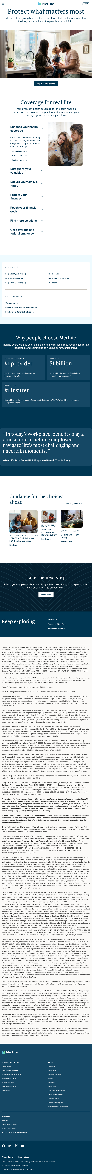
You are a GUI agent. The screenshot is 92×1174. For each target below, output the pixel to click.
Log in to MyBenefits (46, 84)
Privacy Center (7, 1157)
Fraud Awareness (53, 1098)
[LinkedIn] (10, 1146)
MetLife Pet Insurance (9, 1078)
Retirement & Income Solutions (11, 1074)
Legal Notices (23, 1157)
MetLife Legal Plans (8, 1082)
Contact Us (51, 1066)
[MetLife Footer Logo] (10, 1052)
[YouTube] (22, 1146)
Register (50, 1078)
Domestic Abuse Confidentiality (58, 1107)
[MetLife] (46, 3)
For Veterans (6, 1090)
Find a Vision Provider (55, 1074)
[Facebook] (3, 1146)
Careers (5, 1120)
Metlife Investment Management (14, 1132)
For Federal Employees (9, 1086)
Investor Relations (9, 1124)
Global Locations (8, 1128)
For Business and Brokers (10, 1070)
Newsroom (6, 1116)
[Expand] (16, 4)
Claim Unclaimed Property (56, 1090)
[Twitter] (16, 1146)
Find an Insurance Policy (55, 1094)
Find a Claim (52, 1086)
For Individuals (6, 1066)
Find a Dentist (52, 1070)
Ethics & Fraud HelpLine (55, 1102)
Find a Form (51, 1082)
